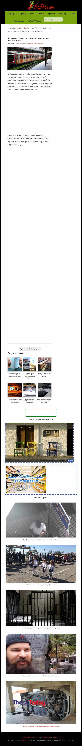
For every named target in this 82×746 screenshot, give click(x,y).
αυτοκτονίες (30, 43)
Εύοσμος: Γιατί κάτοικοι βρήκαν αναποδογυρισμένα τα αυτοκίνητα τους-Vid (41, 726)
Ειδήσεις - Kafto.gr (41, 5)
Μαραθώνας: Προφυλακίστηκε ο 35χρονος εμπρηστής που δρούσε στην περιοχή (41, 628)
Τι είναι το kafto (26, 737)
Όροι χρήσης (57, 737)
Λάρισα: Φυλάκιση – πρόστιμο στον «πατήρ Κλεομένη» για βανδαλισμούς (41, 675)
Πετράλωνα (40, 43)
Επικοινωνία (46, 737)
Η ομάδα (36, 737)
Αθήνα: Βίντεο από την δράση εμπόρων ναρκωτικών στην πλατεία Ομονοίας (41, 539)
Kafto (24, 740)
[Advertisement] (29, 110)
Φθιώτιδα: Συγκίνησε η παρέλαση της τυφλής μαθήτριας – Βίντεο (41, 584)
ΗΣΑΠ (35, 43)
